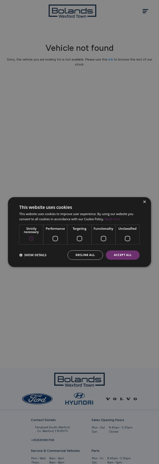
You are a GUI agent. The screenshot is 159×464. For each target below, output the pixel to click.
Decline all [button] (85, 255)
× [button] (144, 201)
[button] (32, 255)
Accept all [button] (123, 255)
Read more (112, 219)
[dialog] (79, 232)
